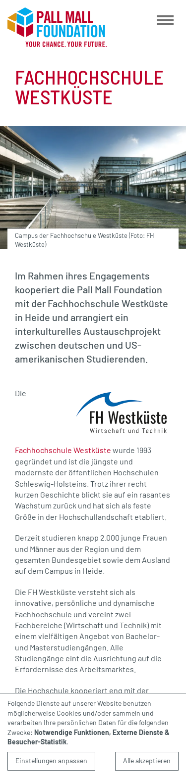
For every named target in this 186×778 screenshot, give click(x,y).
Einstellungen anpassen (51, 760)
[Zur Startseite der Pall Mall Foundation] (57, 27)
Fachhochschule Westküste (63, 450)
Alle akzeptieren (147, 760)
